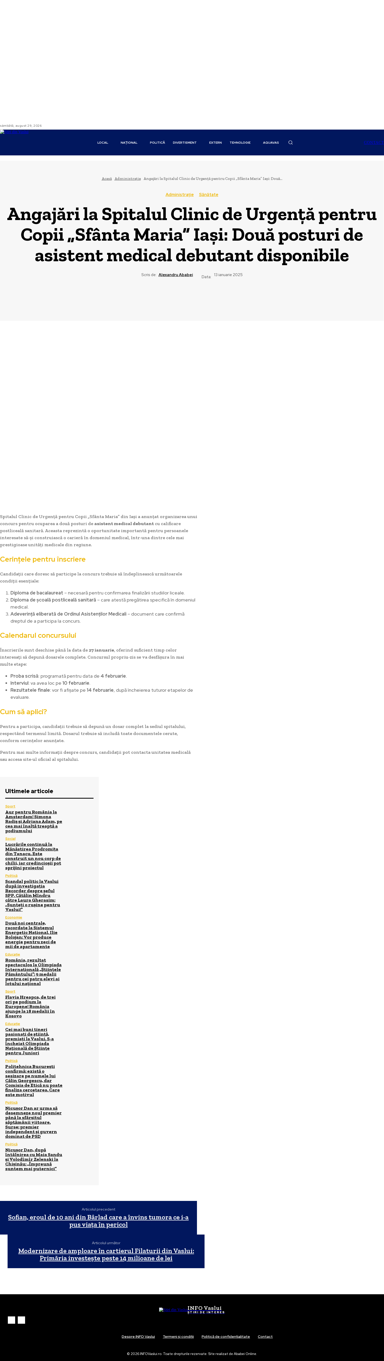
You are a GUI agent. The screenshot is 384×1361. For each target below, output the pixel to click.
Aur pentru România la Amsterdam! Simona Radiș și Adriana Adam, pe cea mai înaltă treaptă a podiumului (33, 821)
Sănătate (208, 195)
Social (10, 838)
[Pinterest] (191, 298)
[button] (290, 142)
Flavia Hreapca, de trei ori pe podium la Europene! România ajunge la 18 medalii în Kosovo (30, 1006)
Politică (11, 875)
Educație (12, 954)
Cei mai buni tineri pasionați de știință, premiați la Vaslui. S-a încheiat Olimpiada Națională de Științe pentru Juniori (29, 1041)
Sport (10, 806)
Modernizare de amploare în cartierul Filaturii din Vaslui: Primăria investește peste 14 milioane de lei (106, 1254)
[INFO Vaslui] (21, 142)
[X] (173, 298)
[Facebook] (50, 126)
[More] (229, 297)
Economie (13, 917)
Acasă (107, 178)
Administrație (127, 178)
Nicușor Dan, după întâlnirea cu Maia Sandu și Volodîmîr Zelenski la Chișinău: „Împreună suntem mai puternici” (33, 1159)
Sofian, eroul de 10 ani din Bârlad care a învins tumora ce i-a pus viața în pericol (98, 1220)
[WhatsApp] (210, 298)
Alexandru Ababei (176, 274)
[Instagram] (56, 126)
